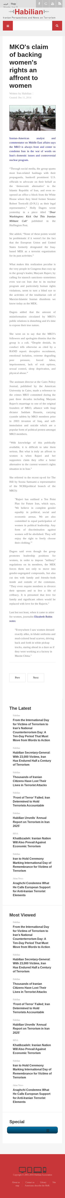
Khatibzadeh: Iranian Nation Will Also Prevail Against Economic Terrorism (32, 842)
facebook (39, 4)
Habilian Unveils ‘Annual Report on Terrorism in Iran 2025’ (31, 821)
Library (43, 1182)
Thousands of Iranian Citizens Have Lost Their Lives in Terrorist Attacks (30, 781)
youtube (52, 4)
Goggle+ (46, 4)
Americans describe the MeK (37, 1185)
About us (16, 1182)
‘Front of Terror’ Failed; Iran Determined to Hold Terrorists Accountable (31, 801)
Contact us (29, 1182)
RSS (59, 4)
